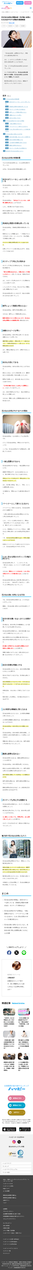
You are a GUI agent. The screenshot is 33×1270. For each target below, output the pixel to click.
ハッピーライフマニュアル (10, 1169)
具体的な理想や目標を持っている (17, 106)
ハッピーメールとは (8, 1183)
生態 (17, 25)
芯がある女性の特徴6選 (11, 99)
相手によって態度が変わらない (16, 112)
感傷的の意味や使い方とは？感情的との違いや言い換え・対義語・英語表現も (9, 1066)
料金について (6, 1188)
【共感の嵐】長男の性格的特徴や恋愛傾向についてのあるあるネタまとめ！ (9, 1044)
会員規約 (5, 1208)
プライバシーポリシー (8, 1211)
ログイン (16, 1112)
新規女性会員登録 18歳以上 (9, 1195)
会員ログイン (6, 1200)
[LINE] (24, 952)
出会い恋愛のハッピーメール (10, 12)
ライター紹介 (6, 1172)
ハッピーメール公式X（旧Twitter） (11, 1239)
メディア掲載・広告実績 (9, 1230)
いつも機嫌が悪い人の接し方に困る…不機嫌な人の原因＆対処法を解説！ (23, 1066)
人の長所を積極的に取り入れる (16, 142)
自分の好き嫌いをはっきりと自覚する (18, 137)
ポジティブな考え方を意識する (16, 148)
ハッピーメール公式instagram (10, 1241)
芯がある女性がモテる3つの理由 (14, 121)
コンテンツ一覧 (6, 1250)
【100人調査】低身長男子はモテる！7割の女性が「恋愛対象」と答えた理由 (23, 1022)
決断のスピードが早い (14, 115)
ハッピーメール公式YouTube (10, 1244)
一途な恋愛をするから (14, 123)
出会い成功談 (6, 1225)
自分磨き (23, 25)
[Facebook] (9, 952)
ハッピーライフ (24, 12)
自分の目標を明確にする (14, 140)
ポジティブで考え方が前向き (15, 109)
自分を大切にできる (13, 118)
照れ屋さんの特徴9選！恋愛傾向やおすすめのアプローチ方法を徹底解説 (23, 1044)
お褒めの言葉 (6, 1228)
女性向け (10, 25)
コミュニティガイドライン (9, 1218)
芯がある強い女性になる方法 (13, 134)
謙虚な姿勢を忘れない (14, 145)
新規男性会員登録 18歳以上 (9, 1197)
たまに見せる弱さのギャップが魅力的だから (17, 130)
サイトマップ (6, 1253)
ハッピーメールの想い (8, 1186)
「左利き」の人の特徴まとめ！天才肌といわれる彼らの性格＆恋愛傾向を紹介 (9, 1022)
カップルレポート (7, 1223)
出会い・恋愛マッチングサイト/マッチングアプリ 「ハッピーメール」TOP (16, 1180)
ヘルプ (4, 1202)
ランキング (6, 1166)
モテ (4, 25)
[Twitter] (16, 952)
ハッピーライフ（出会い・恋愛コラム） (12, 1233)
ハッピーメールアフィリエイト (10, 1248)
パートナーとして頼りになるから (17, 126)
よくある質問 (6, 1191)
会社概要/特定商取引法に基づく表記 (11, 1213)
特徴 (11, 23)
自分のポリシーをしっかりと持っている (17, 102)
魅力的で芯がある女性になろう (13, 151)
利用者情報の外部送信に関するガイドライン (13, 1216)
